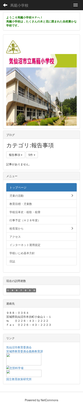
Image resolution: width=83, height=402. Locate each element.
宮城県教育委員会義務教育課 (24, 351)
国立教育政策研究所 (19, 379)
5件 (31, 155)
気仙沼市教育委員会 (19, 347)
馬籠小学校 (19, 5)
